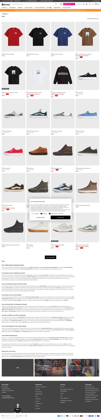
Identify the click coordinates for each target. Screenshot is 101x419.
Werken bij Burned (64, 398)
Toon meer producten (50, 257)
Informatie (62, 384)
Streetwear (5, 13)
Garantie (37, 401)
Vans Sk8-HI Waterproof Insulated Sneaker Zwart (11, 244)
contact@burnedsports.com (8, 397)
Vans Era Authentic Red (6, 168)
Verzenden (37, 408)
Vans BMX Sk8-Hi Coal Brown (56, 168)
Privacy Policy (38, 391)
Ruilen (36, 396)
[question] (90, 4)
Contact (62, 393)
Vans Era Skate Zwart (79, 92)
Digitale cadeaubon (40, 7)
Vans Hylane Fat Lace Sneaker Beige (57, 244)
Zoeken (56, 4)
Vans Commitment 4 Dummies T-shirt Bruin (83, 54)
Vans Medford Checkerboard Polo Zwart (58, 92)
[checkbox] (35, 213)
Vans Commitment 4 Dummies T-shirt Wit (33, 92)
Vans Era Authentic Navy (80, 131)
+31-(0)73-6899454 (6, 395)
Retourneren (38, 398)
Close (99, 10)
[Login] (92, 4)
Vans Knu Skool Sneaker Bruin (7, 205)
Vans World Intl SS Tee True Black (32, 54)
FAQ (61, 395)
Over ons (62, 386)
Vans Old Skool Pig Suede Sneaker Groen (83, 168)
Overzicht (68, 201)
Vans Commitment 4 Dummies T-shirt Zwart (10, 92)
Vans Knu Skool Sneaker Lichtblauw (82, 244)
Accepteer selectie (40, 217)
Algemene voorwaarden (40, 386)
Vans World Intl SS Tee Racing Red (8, 54)
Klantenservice (38, 384)
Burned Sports (6, 337)
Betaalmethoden (39, 394)
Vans (3, 52)
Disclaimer (37, 389)
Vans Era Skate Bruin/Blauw (7, 131)
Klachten (37, 406)
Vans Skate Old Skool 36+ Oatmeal (32, 131)
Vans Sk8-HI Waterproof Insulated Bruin (83, 205)
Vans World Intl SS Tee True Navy (57, 54)
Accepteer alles (60, 217)
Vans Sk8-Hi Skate (29, 244)
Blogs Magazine (67, 7)
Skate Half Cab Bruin (30, 168)
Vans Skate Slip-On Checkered (56, 131)
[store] (86, 4)
